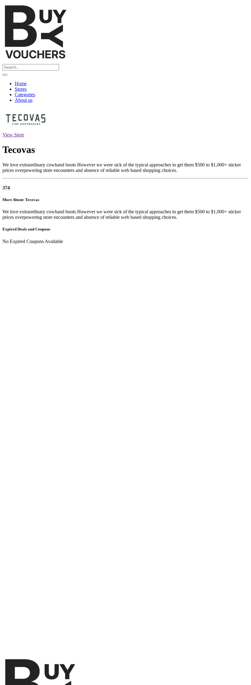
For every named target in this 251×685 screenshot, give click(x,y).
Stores (21, 89)
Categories (25, 94)
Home (21, 83)
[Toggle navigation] (4, 75)
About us (23, 100)
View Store (13, 134)
